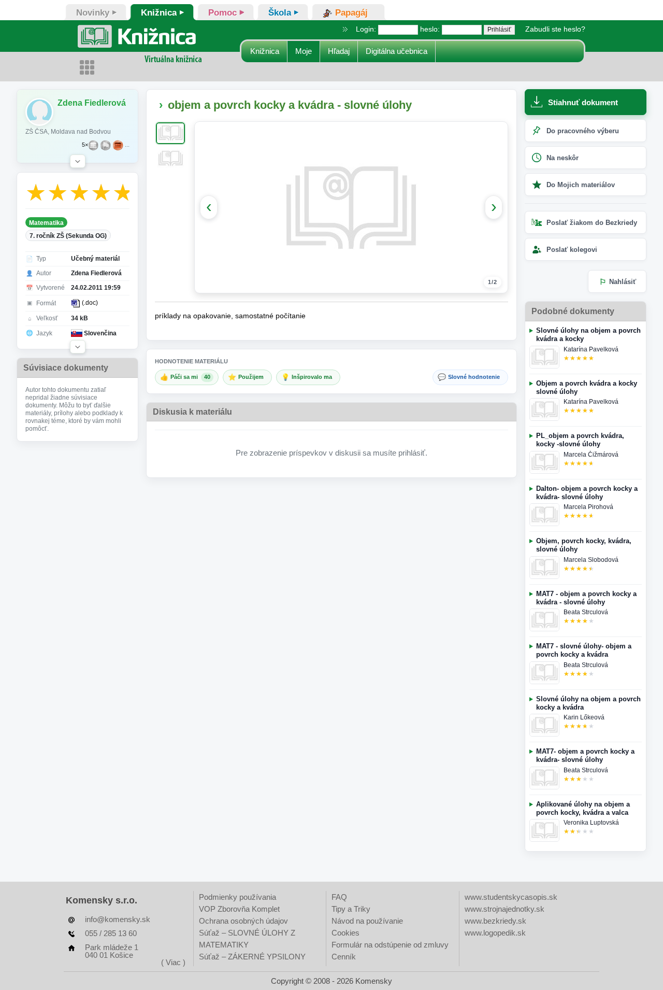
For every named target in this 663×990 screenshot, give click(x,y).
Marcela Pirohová (588, 507)
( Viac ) (173, 962)
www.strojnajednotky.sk (504, 908)
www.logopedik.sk (495, 932)
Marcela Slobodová (591, 559)
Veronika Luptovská (591, 822)
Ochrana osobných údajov (243, 920)
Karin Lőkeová (584, 717)
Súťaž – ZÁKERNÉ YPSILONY (252, 956)
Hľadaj (339, 51)
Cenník (344, 956)
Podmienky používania (237, 897)
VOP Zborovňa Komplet (239, 908)
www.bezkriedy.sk (495, 920)
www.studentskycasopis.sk (511, 897)
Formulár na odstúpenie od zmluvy (390, 944)
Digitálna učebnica (396, 51)
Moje (303, 51)
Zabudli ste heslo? (555, 29)
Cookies (345, 932)
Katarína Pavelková (591, 349)
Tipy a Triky (351, 908)
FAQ (339, 897)
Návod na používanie (367, 920)
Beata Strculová (586, 612)
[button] (77, 161)
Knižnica (264, 51)
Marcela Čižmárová (591, 454)
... (127, 145)
